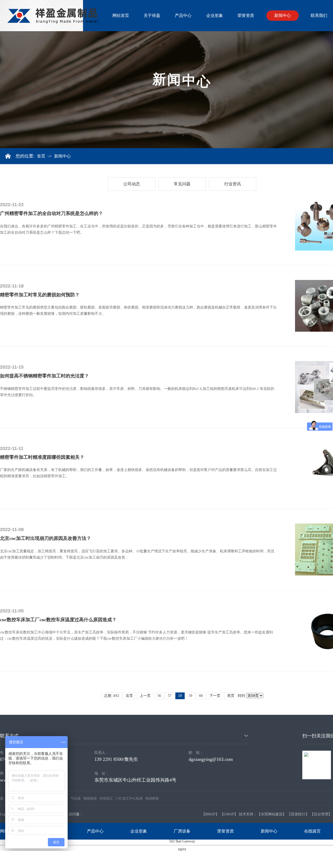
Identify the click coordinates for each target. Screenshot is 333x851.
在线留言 (312, 831)
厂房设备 (182, 831)
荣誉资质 (246, 15)
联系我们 (319, 15)
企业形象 (214, 15)
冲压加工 (106, 798)
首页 (41, 156)
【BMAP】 (210, 814)
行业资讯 (232, 184)
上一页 (145, 696)
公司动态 (131, 184)
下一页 (214, 696)
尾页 (230, 696)
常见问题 (182, 184)
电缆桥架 (152, 798)
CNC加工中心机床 (129, 798)
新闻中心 (282, 15)
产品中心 (183, 15)
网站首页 (120, 15)
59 (190, 696)
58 (180, 696)
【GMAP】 (229, 814)
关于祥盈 (152, 15)
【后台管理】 (321, 814)
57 (169, 696)
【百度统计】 (298, 814)
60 (201, 696)
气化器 (76, 798)
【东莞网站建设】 (271, 814)
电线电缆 (90, 798)
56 (159, 696)
